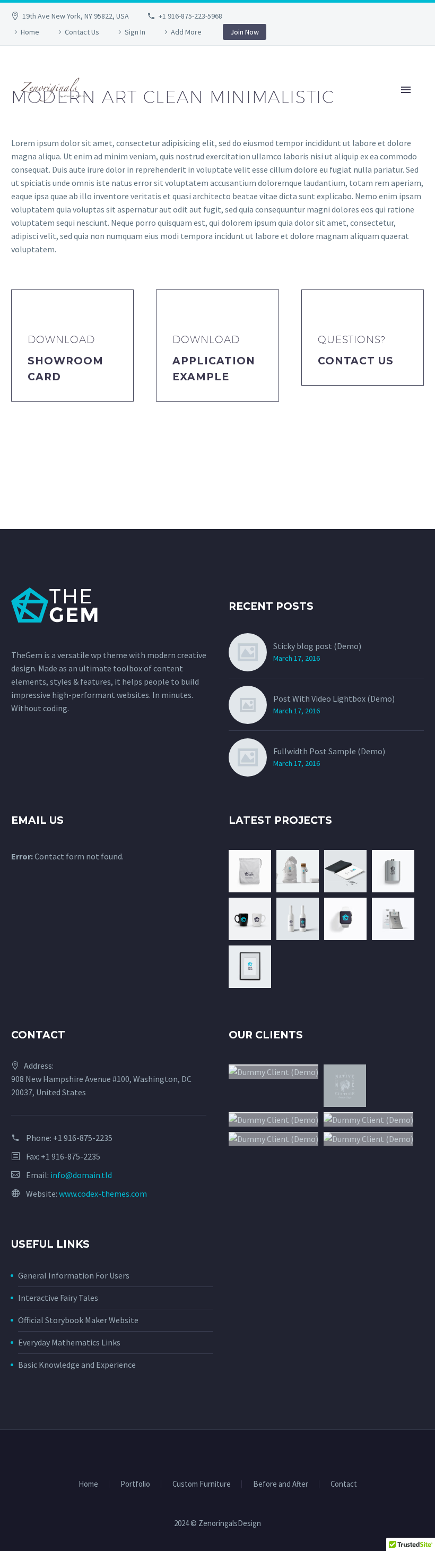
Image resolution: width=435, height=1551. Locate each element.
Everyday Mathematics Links (69, 1342)
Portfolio (135, 1484)
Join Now (244, 32)
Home (30, 32)
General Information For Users (73, 1275)
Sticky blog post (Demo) (317, 646)
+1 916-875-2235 (82, 1137)
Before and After (280, 1484)
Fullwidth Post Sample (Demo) (329, 751)
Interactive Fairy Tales (58, 1297)
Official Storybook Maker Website (78, 1320)
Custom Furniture (201, 1484)
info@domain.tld (81, 1175)
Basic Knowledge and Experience (77, 1364)
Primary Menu (405, 90)
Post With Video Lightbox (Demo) (334, 698)
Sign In (135, 32)
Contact (343, 1484)
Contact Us (82, 32)
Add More (186, 32)
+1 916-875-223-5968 (190, 16)
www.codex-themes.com (103, 1193)
